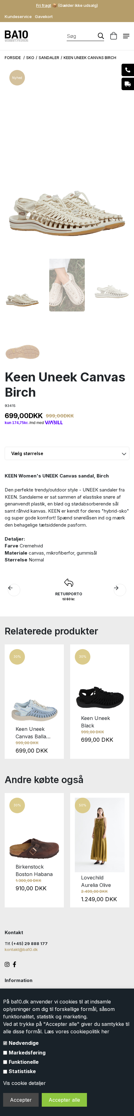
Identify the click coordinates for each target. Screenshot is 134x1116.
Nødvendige (24, 1043)
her (105, 1031)
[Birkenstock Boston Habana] (34, 830)
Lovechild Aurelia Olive (96, 881)
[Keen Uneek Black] (100, 681)
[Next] (121, 701)
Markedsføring (27, 1052)
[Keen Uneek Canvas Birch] (22, 284)
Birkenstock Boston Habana (34, 870)
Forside (13, 57)
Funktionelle (24, 1062)
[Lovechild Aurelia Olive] (100, 835)
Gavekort (44, 16)
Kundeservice (18, 16)
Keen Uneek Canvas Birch (90, 57)
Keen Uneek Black (95, 722)
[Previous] (13, 701)
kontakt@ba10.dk (21, 949)
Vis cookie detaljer (24, 1083)
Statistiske (22, 1071)
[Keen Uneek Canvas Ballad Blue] (34, 686)
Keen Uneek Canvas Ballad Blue (32, 733)
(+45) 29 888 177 (30, 943)
